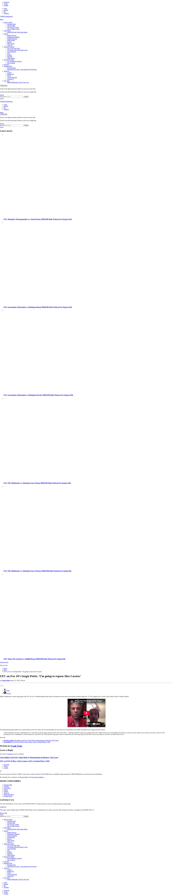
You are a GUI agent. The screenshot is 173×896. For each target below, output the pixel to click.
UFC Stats (7, 81)
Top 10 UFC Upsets (13, 27)
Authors (9, 73)
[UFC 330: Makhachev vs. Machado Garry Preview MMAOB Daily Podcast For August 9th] (88, 527)
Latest (5, 8)
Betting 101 (10, 74)
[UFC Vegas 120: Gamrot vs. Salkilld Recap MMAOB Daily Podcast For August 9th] (88, 615)
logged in (10, 754)
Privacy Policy (24, 777)
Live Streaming (11, 51)
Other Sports (10, 43)
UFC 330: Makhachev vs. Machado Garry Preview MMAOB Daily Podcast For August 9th (37, 571)
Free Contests (11, 63)
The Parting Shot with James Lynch (17, 50)
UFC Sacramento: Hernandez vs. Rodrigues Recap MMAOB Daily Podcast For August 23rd (38, 307)
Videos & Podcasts (9, 47)
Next (6, 662)
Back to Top (3, 813)
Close (1, 814)
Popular (6, 10)
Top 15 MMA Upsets (13, 29)
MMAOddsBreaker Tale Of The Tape (18, 82)
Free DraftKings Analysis (14, 61)
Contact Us (10, 79)
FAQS (9, 76)
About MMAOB (12, 77)
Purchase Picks (11, 68)
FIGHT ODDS (8, 22)
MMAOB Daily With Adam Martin (17, 32)
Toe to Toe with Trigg (13, 48)
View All (9, 45)
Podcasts (9, 56)
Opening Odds (11, 24)
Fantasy (6, 789)
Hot (5, 12)
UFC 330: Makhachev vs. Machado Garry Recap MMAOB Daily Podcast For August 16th (37, 483)
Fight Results (11, 40)
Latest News (7, 30)
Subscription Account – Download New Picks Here (22, 69)
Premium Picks (8, 66)
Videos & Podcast (9, 794)
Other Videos (11, 58)
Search (26, 96)
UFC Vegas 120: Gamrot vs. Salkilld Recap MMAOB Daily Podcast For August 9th (34, 659)
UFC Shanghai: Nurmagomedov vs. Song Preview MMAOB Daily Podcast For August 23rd (38, 219)
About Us (6, 71)
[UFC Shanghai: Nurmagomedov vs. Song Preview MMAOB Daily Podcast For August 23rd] (88, 175)
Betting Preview (11, 35)
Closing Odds (11, 26)
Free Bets (6, 64)
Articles (6, 34)
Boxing (9, 42)
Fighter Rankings (12, 38)
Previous (2, 662)
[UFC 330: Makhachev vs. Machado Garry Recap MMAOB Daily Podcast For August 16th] (88, 439)
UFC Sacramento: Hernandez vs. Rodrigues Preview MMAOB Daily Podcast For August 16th (38, 395)
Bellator (9, 55)
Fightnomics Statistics (13, 37)
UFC (8, 53)
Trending (6, 13)
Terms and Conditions (37, 777)
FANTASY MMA (9, 60)
